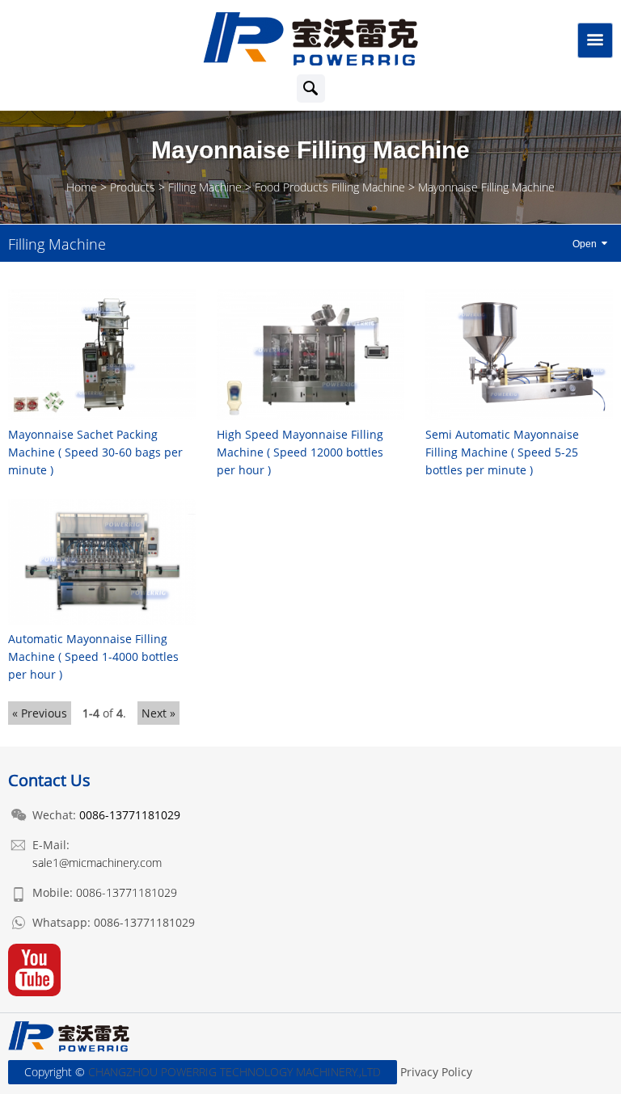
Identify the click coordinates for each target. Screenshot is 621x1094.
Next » (158, 713)
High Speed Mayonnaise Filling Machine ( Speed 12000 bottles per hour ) (300, 452)
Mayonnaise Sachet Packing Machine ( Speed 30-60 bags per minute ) (95, 452)
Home (81, 187)
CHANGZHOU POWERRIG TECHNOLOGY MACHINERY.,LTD (234, 1071)
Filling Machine (205, 187)
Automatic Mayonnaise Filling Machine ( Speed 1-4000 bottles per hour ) (93, 656)
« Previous (39, 713)
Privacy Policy (436, 1071)
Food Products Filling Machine (330, 187)
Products (132, 187)
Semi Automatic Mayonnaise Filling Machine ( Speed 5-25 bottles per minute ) (502, 452)
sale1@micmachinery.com (97, 862)
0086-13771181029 (126, 892)
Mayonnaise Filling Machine (486, 187)
